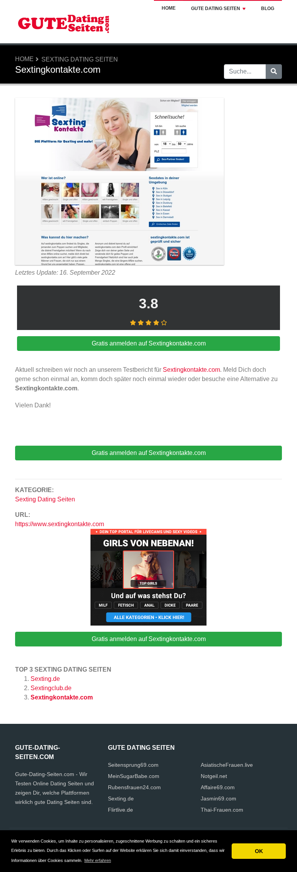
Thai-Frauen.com (222, 810)
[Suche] (274, 71)
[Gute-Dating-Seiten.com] (63, 21)
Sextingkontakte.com (62, 697)
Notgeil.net (214, 776)
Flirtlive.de (120, 810)
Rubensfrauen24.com (134, 787)
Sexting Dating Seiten (79, 59)
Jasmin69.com (218, 798)
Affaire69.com (218, 787)
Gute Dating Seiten (215, 8)
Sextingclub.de (51, 688)
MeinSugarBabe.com (133, 776)
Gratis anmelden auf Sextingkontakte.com (149, 639)
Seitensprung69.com (133, 765)
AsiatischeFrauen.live (227, 765)
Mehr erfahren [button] (97, 860)
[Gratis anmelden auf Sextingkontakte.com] (119, 182)
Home (169, 8)
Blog (267, 8)
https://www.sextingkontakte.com (59, 524)
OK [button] (259, 851)
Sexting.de (45, 678)
